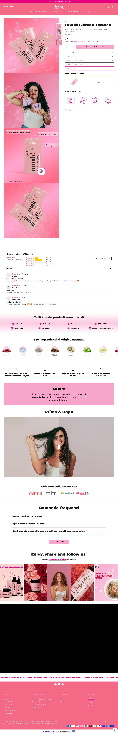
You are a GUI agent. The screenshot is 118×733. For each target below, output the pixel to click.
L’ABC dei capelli (10, 710)
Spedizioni (35, 707)
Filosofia (7, 707)
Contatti (63, 702)
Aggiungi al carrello (95, 46)
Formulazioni (8, 705)
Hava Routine (8, 702)
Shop (6, 699)
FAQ (61, 699)
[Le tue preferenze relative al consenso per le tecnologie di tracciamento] (115, 730)
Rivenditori (8, 713)
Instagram (91, 702)
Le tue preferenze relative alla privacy (63, 731)
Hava (9, 721)
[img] (16, 274)
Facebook (91, 698)
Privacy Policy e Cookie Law (41, 699)
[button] (104, 7)
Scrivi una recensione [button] (103, 258)
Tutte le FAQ (59, 541)
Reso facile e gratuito (39, 705)
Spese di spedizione (79, 41)
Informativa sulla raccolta (48, 731)
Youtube (90, 705)
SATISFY (41, 723)
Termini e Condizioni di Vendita (43, 702)
